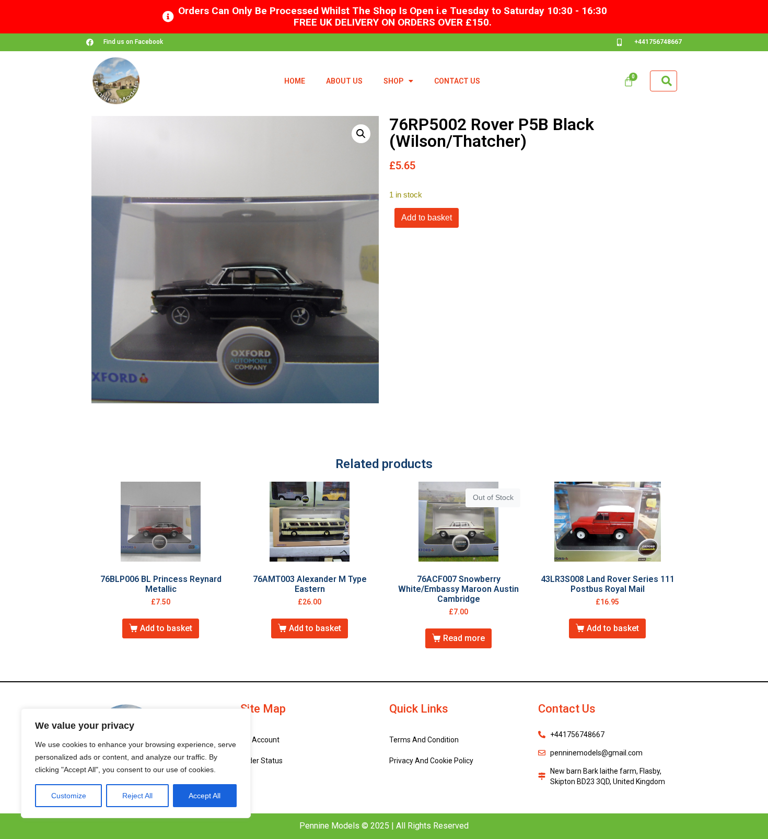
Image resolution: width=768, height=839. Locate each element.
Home (294, 81)
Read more (464, 638)
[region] (136, 763)
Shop (393, 81)
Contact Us (457, 81)
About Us (344, 81)
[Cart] (628, 81)
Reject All (137, 795)
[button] (361, 133)
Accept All (204, 795)
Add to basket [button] (166, 628)
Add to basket (426, 217)
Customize (68, 795)
